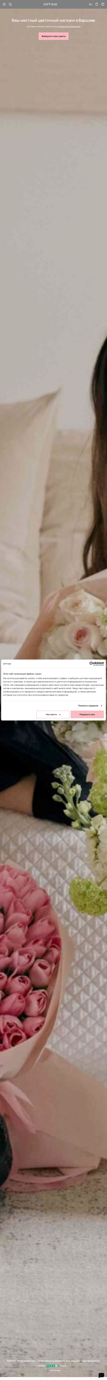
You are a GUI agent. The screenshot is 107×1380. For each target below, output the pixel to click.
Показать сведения (88, 705)
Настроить (51, 714)
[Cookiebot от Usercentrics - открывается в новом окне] (91, 664)
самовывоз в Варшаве (69, 26)
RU (90, 4)
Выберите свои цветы (53, 36)
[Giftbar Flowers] (50, 4)
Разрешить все (87, 714)
